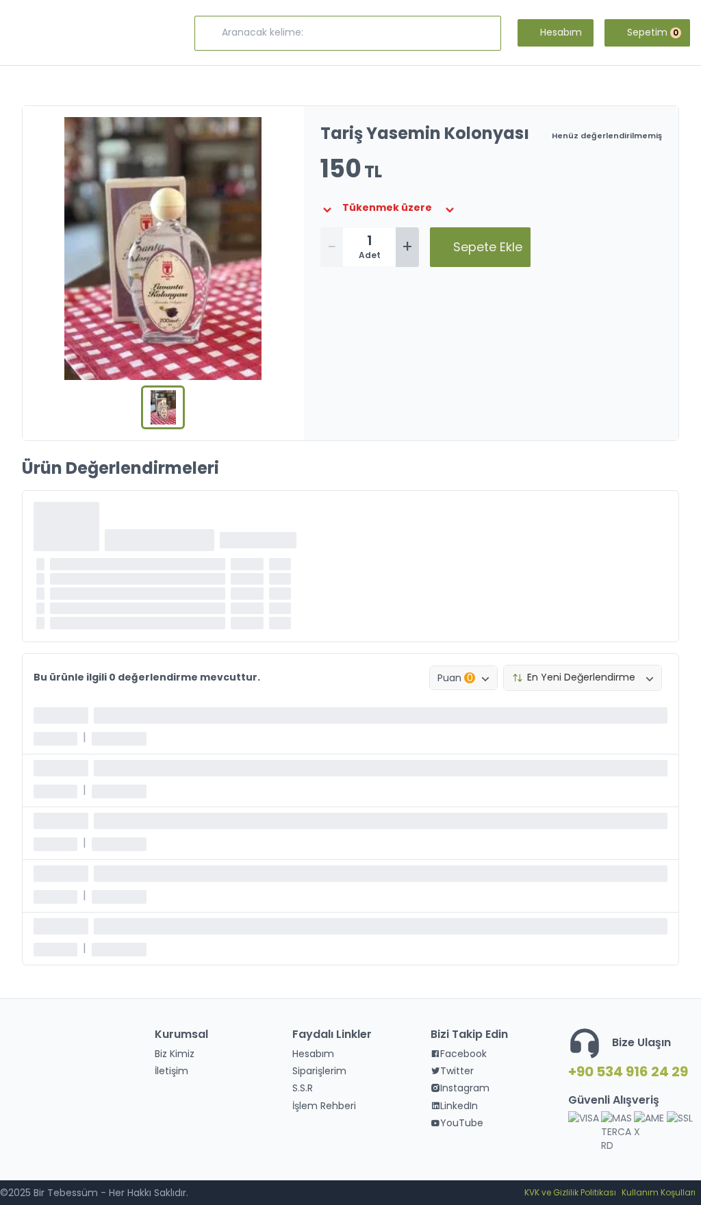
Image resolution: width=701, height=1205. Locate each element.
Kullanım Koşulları (659, 1192)
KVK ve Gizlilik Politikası (570, 1192)
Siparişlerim (319, 1071)
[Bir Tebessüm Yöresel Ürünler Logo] (73, 33)
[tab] (163, 407)
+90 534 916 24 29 (626, 1071)
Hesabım (313, 1054)
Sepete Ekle (487, 246)
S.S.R (302, 1088)
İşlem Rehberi (324, 1106)
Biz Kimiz (174, 1054)
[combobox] (463, 677)
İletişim (171, 1071)
